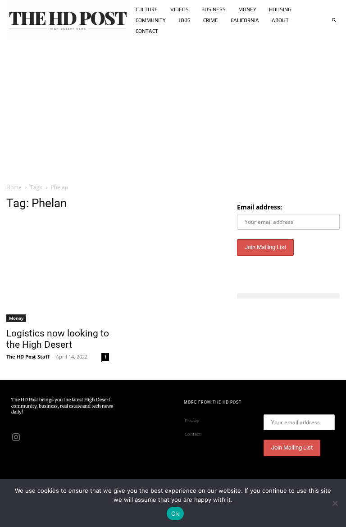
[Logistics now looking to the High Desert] (57, 270)
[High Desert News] (68, 20)
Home (14, 187)
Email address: (259, 207)
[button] (333, 20)
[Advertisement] (173, 108)
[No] (334, 503)
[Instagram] (15, 436)
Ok (175, 513)
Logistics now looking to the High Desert (57, 339)
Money (16, 318)
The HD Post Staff (28, 356)
